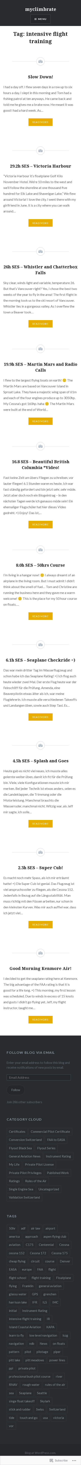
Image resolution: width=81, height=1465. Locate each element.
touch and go (29, 1418)
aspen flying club (54, 1236)
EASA (13, 1269)
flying (13, 1286)
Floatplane (63, 1278)
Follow (15, 1090)
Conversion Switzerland (25, 1140)
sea (11, 1393)
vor (11, 1426)
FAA (40, 1269)
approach (31, 1236)
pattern (14, 1352)
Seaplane (25, 1393)
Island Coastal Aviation (25, 1327)
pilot (28, 1352)
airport (50, 1228)
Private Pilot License (39, 1164)
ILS (45, 1302)
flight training (41, 1278)
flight (52, 1269)
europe (27, 1269)
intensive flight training (25, 1319)
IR (48, 1319)
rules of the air (55, 1384)
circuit (35, 1261)
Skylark (45, 1401)
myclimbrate (40, 9)
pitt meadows (35, 1360)
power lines (57, 1360)
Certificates (17, 1131)
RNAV (13, 1384)
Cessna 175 (60, 1253)
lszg (65, 1335)
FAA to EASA (56, 1140)
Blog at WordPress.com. (40, 1453)
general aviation (50, 1286)
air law (35, 1228)
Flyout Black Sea (20, 1148)
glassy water (18, 1294)
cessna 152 (17, 1253)
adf (23, 1228)
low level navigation (43, 1335)
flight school (17, 1278)
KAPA (50, 1327)
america (14, 1236)
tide (11, 1418)
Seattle (42, 1393)
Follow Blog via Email (31, 1052)
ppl (11, 1368)
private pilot (27, 1368)
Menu (42, 19)
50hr (12, 1228)
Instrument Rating (58, 1156)
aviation (14, 1244)
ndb (31, 1343)
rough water (31, 1384)
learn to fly (16, 1335)
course (49, 1261)
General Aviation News (24, 1156)
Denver (65, 1261)
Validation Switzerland (24, 1197)
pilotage (42, 1352)
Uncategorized (49, 1189)
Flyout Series (46, 1148)
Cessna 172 (38, 1253)
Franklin (27, 1286)
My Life (14, 1164)
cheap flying (17, 1261)
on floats (59, 1343)
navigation (16, 1343)
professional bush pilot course (29, 1376)
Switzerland (57, 1409)
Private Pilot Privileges (25, 1173)
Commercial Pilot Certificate (50, 1131)
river (59, 1376)
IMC (55, 1302)
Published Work (58, 1173)
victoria (58, 1418)
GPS (35, 1294)
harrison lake (18, 1302)
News (43, 1343)
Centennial (46, 1244)
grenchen (49, 1294)
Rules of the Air (36, 1181)
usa (45, 1418)
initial (13, 1310)
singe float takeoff (22, 1401)
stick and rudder (20, 1409)
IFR (34, 1302)
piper (57, 1352)
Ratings (14, 1181)
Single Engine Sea (21, 1189)
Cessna (64, 1244)
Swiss (40, 1409)
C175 (29, 1244)
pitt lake (14, 1360)
